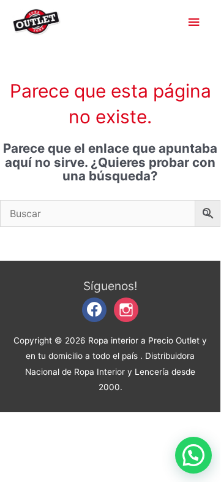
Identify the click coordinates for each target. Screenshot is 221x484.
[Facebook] (94, 309)
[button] (193, 455)
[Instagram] (126, 309)
